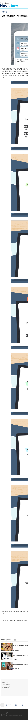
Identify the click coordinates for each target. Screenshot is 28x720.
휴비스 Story (6, 682)
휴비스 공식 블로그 (6, 684)
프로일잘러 (5, 12)
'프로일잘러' (4, 640)
